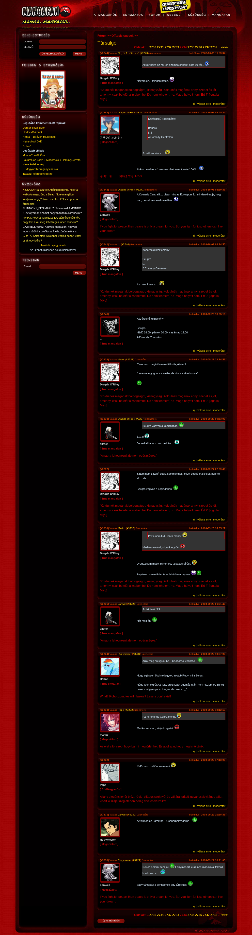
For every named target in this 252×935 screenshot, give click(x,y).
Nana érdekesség (33, 164)
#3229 (136, 860)
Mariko (121, 528)
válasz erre (204, 103)
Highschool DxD (32, 141)
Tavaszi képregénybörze (37, 173)
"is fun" (27, 146)
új (194, 103)
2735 (191, 47)
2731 (160, 47)
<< (222, 47)
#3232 (129, 710)
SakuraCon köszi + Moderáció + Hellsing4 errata (51, 159)
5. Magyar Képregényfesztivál (40, 169)
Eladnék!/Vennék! (33, 132)
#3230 (131, 814)
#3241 (140, 112)
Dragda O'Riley (126, 112)
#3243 (144, 53)
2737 (206, 47)
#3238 (129, 359)
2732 (168, 47)
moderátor (219, 103)
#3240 (125, 244)
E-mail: (28, 266)
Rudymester (124, 654)
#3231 (136, 654)
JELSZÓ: (29, 47)
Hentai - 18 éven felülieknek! (39, 136)
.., (119, 244)
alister (121, 359)
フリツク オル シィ (128, 53)
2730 (152, 47)
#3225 (131, 604)
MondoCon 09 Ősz (34, 155)
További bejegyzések (53, 245)
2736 (198, 47)
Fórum (102, 35)
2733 (175, 47)
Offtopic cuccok (122, 35)
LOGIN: (28, 41)
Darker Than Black (34, 127)
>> (226, 47)
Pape (121, 710)
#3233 (130, 528)
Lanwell (122, 604)
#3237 (140, 418)
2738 (213, 47)
